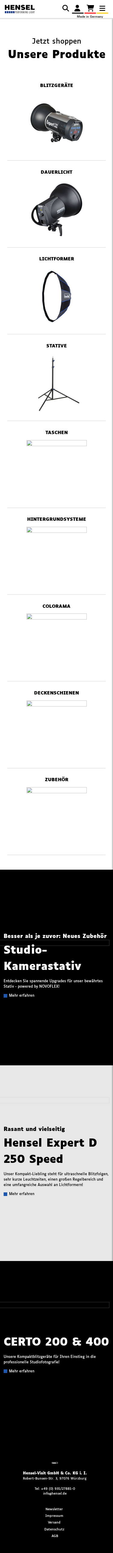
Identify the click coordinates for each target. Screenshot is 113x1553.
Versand (54, 1522)
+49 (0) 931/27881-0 (58, 1488)
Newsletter (54, 1509)
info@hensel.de (55, 1493)
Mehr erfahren (21, 996)
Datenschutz (54, 1529)
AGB (55, 1536)
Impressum (54, 1515)
